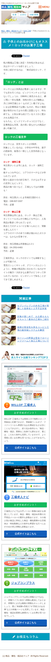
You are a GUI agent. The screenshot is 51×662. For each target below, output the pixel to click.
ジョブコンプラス (23, 582)
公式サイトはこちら (25, 447)
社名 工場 (27, 31)
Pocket (26, 56)
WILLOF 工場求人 (23, 404)
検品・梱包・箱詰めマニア (11, 31)
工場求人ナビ (20, 497)
